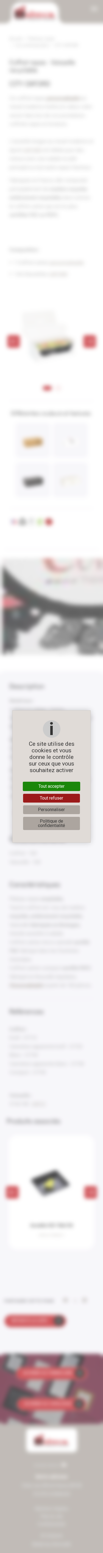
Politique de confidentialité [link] (51, 823)
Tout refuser (51, 798)
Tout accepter (51, 786)
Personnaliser (51, 809)
